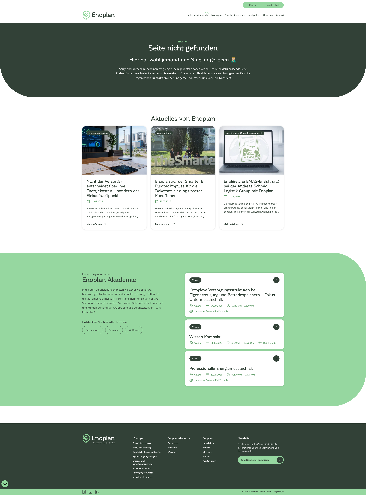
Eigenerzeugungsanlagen (145, 456)
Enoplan (208, 438)
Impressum (279, 492)
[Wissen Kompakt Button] (276, 327)
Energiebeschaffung (142, 447)
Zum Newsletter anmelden (255, 459)
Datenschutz (265, 492)
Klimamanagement (142, 468)
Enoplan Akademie (234, 15)
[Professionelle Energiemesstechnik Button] (276, 358)
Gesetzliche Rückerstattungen (147, 452)
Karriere (252, 5)
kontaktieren (161, 78)
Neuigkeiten (254, 15)
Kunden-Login (273, 5)
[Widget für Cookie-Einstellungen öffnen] (4, 483)
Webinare (134, 330)
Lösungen (216, 15)
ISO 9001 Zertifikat (249, 492)
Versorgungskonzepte (143, 472)
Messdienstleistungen (143, 477)
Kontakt (280, 15)
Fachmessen (92, 330)
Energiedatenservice (142, 443)
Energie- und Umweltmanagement (142, 462)
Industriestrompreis (198, 15)
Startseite (170, 73)
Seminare (114, 330)
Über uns (268, 15)
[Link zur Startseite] (98, 15)
